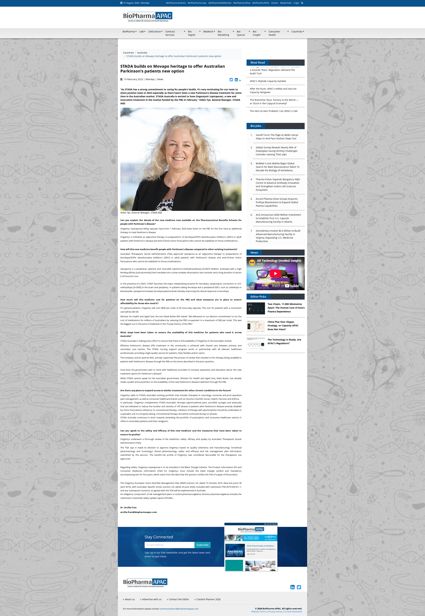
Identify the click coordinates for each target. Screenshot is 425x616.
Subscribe (203, 545)
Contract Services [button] (170, 33)
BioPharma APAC (261, 2)
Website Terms (258, 611)
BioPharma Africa (241, 2)
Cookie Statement (293, 611)
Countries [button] (297, 31)
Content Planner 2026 (209, 599)
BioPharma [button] (129, 31)
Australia (142, 52)
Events (274, 2)
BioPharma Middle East (220, 2)
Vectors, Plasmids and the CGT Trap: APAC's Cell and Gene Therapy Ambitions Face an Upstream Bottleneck (274, 106)
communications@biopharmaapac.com (179, 608)
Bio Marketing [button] (223, 33)
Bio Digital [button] (191, 33)
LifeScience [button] (154, 31)
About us (130, 599)
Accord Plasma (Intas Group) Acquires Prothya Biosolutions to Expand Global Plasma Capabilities (277, 202)
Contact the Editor (179, 599)
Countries (128, 52)
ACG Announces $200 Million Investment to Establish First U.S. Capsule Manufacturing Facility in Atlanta (278, 218)
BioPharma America (176, 2)
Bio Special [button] (241, 33)
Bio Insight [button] (256, 33)
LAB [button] (141, 31)
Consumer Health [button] (274, 33)
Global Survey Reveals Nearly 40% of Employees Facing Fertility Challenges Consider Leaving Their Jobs (277, 151)
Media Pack (286, 2)
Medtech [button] (208, 31)
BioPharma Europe (197, 2)
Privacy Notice (275, 611)
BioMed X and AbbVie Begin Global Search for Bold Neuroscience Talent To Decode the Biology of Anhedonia (277, 167)
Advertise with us (152, 599)
